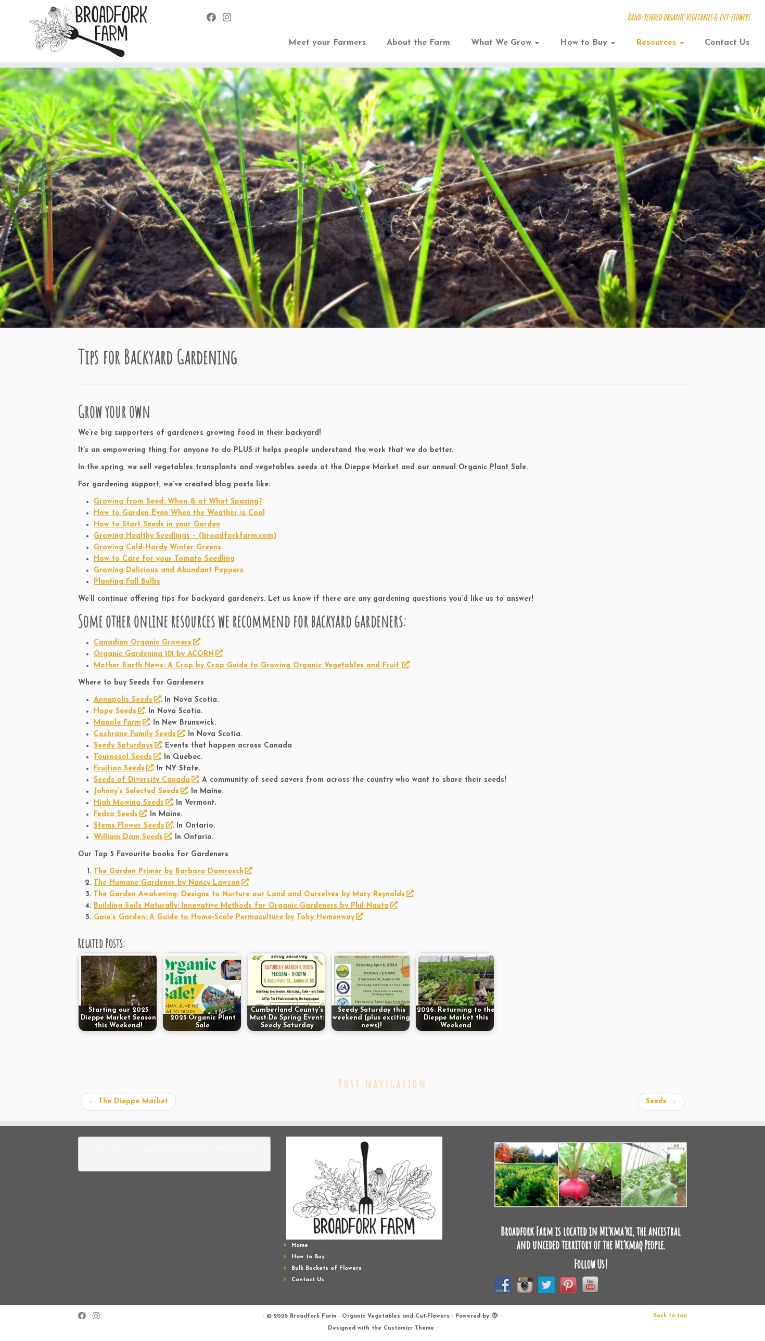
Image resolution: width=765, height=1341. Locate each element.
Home (299, 1245)
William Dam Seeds (128, 837)
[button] (526, 1174)
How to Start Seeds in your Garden (157, 524)
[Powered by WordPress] (495, 1314)
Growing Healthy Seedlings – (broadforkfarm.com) (185, 536)
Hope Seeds (115, 711)
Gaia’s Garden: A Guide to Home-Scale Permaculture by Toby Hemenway (224, 917)
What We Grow (502, 42)
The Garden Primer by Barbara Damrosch (169, 871)
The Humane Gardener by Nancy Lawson (167, 883)
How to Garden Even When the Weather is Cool (179, 513)
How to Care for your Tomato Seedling (164, 559)
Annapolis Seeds (123, 700)
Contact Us (727, 42)
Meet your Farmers (327, 42)
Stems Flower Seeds (129, 826)
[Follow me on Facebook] (215, 18)
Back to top (670, 1316)
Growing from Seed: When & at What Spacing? (178, 502)
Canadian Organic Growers (143, 643)
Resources (657, 42)
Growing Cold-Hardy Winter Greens (157, 547)
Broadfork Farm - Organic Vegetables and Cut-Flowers (370, 1316)
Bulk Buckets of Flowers (326, 1268)
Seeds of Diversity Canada (142, 780)
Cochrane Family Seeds (135, 734)
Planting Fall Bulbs (127, 582)
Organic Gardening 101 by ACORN (154, 654)
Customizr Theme (409, 1328)
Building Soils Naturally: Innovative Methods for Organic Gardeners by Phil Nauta (241, 906)
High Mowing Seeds (129, 803)
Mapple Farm (117, 723)
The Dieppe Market (128, 1101)
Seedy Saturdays (123, 746)
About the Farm (418, 42)
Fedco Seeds (116, 814)
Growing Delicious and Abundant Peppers (169, 570)
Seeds (661, 1101)
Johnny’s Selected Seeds (136, 791)
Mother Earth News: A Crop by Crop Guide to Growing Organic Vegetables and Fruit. (247, 665)
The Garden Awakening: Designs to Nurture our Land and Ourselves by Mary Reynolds (249, 894)
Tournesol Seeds (123, 757)
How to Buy (585, 42)
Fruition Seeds (119, 768)
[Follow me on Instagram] (230, 18)
